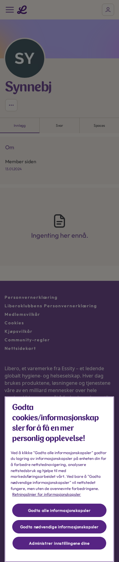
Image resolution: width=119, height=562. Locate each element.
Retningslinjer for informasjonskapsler (46, 494)
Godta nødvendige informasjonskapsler (59, 526)
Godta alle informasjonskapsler (59, 510)
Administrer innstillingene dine (59, 543)
